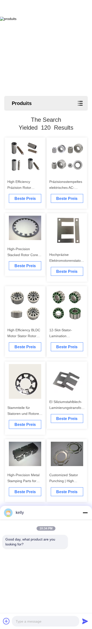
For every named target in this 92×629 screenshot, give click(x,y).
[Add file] (6, 621)
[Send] (85, 621)
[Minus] (85, 513)
